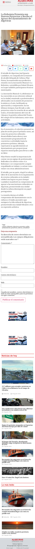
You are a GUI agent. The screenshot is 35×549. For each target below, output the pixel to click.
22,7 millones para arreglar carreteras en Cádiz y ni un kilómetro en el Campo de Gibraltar (16, 388)
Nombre (4, 267)
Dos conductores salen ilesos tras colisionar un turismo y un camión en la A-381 (17, 409)
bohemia (10, 226)
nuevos (20, 228)
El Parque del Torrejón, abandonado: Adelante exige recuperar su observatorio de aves (16, 443)
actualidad (26, 228)
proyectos (14, 228)
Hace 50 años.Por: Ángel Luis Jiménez (15, 477)
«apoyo (4, 226)
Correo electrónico (8, 275)
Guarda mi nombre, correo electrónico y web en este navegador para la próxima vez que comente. (17, 293)
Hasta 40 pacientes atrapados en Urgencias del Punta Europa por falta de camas (17, 425)
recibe (27, 226)
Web (2, 282)
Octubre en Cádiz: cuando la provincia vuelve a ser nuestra (15, 532)
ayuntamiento (6, 228)
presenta (22, 226)
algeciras (16, 226)
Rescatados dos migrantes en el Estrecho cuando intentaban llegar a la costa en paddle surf (16, 461)
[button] (10, 69)
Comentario (6, 243)
